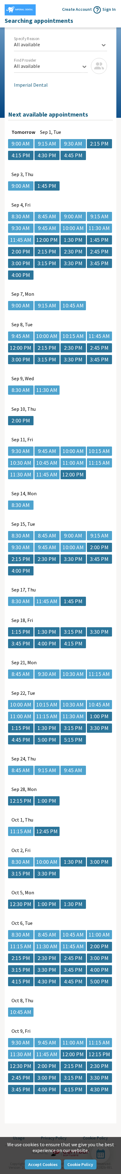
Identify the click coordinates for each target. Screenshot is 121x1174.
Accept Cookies (43, 1164)
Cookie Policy (80, 1164)
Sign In (109, 9)
